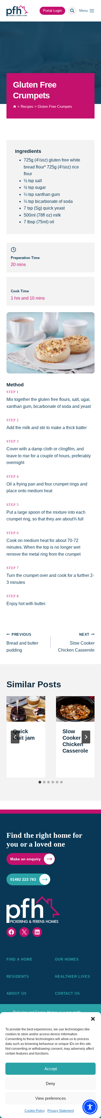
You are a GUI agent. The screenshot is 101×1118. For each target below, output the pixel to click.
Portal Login (52, 11)
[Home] (14, 107)
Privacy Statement (60, 1111)
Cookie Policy (35, 1111)
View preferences (50, 1098)
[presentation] (25, 709)
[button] (93, 1019)
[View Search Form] (72, 10)
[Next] (86, 737)
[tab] (40, 782)
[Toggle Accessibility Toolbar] (90, 1107)
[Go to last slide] (15, 737)
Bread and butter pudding (22, 642)
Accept (50, 1068)
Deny (50, 1083)
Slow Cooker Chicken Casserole (76, 642)
